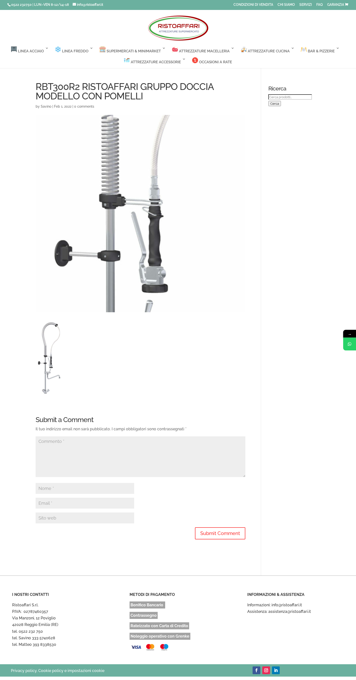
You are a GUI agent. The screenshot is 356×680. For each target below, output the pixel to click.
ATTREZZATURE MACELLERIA (204, 51)
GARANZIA (335, 5)
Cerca (274, 103)
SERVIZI (305, 5)
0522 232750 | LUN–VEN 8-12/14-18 (40, 5)
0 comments (84, 106)
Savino (46, 106)
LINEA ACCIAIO (30, 51)
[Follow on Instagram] (266, 670)
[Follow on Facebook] (256, 670)
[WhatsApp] (349, 343)
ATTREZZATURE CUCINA (268, 51)
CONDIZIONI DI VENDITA (253, 5)
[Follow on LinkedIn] (276, 670)
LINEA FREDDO (74, 51)
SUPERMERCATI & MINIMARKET (133, 51)
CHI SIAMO (286, 5)
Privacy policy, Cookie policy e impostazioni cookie (57, 670)
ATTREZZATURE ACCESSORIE (155, 62)
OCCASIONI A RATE (215, 62)
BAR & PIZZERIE (321, 51)
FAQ (319, 5)
